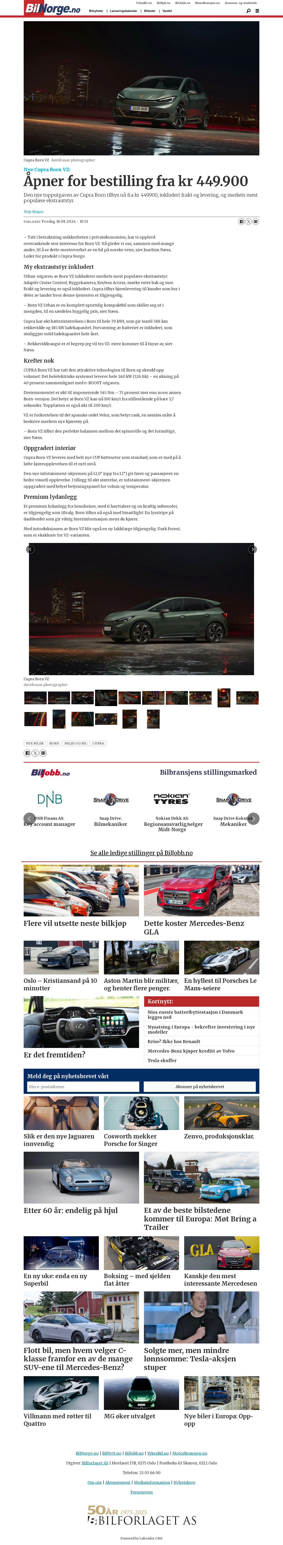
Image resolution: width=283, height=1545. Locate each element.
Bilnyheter (96, 11)
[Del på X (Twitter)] (248, 221)
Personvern (141, 1492)
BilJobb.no (182, 3)
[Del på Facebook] (241, 221)
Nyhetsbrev (184, 1482)
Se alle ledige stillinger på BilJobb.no (141, 853)
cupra (98, 743)
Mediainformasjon (152, 1482)
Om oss (95, 1482)
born (54, 743)
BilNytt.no (163, 3)
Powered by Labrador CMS (141, 1538)
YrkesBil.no (144, 3)
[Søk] (248, 11)
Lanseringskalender (123, 11)
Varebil (167, 11)
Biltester (149, 11)
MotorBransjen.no (207, 3)
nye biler (35, 743)
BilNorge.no (87, 1453)
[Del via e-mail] (255, 221)
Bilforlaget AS (95, 1463)
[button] (29, 818)
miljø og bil (76, 743)
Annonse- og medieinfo (241, 3)
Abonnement (117, 1482)
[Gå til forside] (52, 8)
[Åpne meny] (257, 11)
